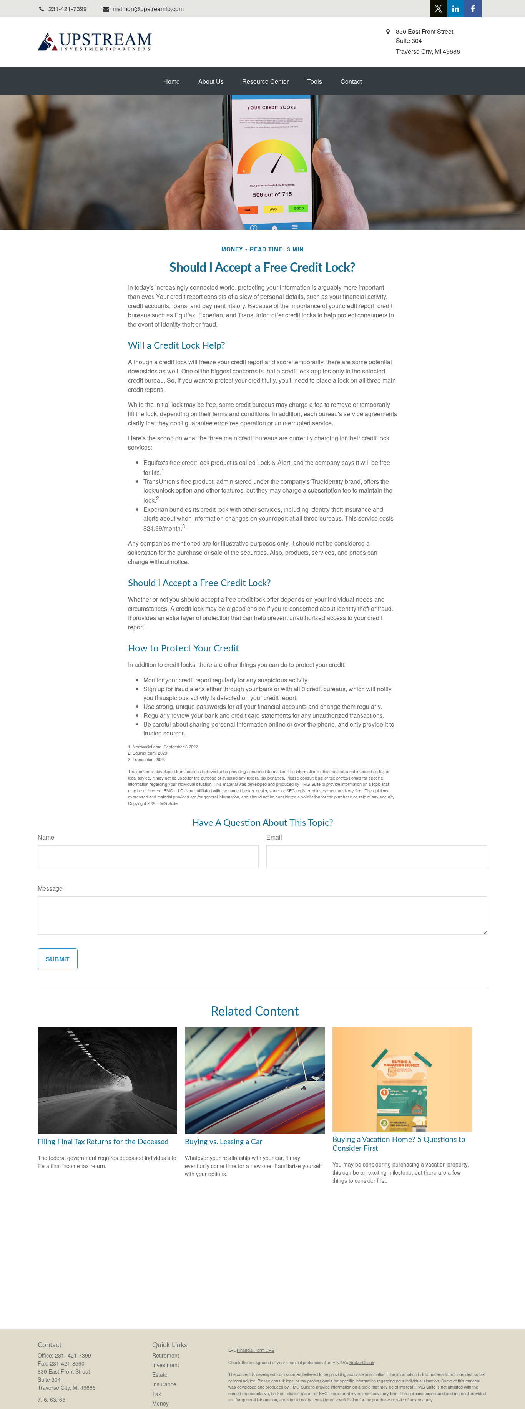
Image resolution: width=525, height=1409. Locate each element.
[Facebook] (473, 8)
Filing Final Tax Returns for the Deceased (103, 1142)
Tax (156, 1393)
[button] (171, 81)
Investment (165, 1365)
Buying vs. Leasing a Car (223, 1142)
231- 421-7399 (73, 1355)
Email (274, 837)
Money (160, 1403)
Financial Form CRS (255, 1350)
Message (50, 888)
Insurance (164, 1384)
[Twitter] (438, 8)
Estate (160, 1374)
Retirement (165, 1355)
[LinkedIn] (455, 8)
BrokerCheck (361, 1362)
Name (46, 837)
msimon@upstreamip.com (148, 8)
